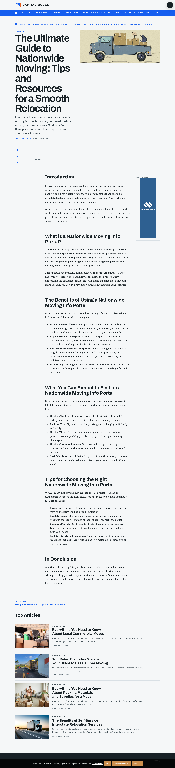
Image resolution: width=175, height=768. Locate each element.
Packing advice (128, 12)
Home (22, 12)
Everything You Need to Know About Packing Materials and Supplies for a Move (76, 692)
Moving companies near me (94, 12)
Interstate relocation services (65, 12)
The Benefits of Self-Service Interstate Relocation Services (77, 722)
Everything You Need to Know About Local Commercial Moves (78, 632)
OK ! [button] (107, 764)
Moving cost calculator (149, 12)
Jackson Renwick (23, 138)
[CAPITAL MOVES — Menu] (170, 5)
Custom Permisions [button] (121, 764)
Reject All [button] (137, 764)
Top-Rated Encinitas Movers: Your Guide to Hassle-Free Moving (80, 661)
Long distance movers (37, 12)
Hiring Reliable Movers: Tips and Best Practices (40, 603)
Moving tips (113, 12)
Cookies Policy (97, 764)
